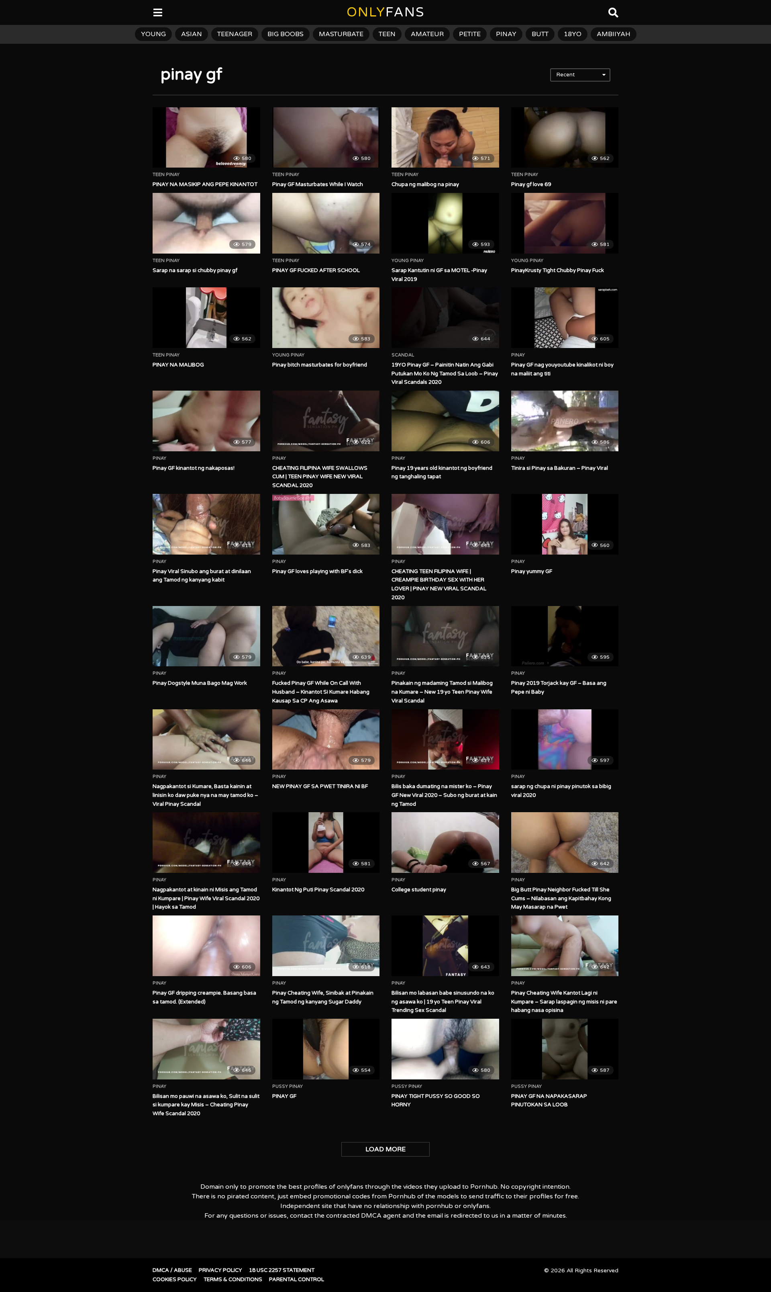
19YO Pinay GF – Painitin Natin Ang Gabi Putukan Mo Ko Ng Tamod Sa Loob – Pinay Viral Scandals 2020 (445, 374)
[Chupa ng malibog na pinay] (445, 137)
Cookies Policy (175, 1279)
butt (540, 34)
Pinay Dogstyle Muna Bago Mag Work (200, 683)
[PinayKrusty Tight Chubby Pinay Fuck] (565, 223)
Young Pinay (408, 260)
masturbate (341, 34)
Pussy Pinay (287, 1086)
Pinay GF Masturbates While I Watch (317, 184)
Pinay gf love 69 (531, 184)
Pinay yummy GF (531, 571)
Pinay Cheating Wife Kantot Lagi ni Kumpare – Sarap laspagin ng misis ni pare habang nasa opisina (564, 1002)
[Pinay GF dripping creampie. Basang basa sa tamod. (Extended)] (206, 945)
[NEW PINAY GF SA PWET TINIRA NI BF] (326, 739)
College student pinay (419, 890)
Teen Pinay (166, 174)
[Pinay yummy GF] (565, 524)
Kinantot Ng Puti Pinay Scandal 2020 (318, 890)
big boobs (285, 34)
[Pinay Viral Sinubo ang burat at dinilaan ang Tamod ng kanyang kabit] (206, 524)
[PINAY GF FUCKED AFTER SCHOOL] (326, 223)
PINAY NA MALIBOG (178, 365)
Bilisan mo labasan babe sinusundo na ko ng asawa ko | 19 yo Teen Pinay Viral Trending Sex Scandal (443, 1002)
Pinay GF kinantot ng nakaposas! (194, 468)
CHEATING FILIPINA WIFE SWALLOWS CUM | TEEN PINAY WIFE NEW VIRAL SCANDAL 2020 (319, 477)
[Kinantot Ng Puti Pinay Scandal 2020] (326, 842)
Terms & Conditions (233, 1279)
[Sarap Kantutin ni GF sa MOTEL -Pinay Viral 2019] (445, 223)
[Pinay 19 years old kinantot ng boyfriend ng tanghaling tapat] (445, 421)
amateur (427, 34)
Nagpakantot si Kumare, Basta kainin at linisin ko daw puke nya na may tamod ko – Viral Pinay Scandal (205, 795)
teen (387, 34)
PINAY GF (284, 1096)
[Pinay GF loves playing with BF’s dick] (326, 524)
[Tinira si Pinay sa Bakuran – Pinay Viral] (565, 421)
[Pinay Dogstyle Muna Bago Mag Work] (206, 636)
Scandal (403, 355)
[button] (13, 12)
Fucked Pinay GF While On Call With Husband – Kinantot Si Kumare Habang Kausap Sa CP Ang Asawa (320, 692)
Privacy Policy (220, 1270)
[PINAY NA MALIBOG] (206, 317)
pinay (506, 34)
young (153, 34)
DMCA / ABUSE (172, 1270)
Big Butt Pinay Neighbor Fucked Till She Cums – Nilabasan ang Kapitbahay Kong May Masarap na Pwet (561, 899)
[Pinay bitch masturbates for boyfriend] (326, 317)
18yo (572, 34)
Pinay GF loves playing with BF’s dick (317, 571)
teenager (234, 34)
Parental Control (296, 1279)
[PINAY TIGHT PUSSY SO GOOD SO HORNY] (445, 1049)
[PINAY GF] (326, 1049)
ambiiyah (613, 34)
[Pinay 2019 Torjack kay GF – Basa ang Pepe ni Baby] (565, 636)
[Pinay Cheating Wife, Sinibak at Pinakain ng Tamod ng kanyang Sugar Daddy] (326, 945)
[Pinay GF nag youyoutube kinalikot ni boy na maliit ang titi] (565, 317)
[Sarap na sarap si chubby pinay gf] (206, 223)
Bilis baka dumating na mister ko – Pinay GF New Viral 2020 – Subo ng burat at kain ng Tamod (444, 795)
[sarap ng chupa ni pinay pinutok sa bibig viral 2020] (565, 739)
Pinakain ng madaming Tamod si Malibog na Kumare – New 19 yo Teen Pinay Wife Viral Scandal (442, 692)
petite (470, 34)
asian (191, 34)
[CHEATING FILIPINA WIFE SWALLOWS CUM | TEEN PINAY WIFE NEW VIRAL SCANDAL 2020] (326, 421)
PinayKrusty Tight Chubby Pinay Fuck (557, 270)
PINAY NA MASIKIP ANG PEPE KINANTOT (205, 184)
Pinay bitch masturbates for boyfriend (319, 365)
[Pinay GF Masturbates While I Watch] (326, 137)
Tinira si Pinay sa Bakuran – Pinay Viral (559, 468)
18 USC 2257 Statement (281, 1270)
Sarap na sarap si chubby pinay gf (195, 270)
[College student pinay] (445, 842)
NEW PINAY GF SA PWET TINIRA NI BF (320, 786)
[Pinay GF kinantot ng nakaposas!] (206, 421)
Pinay (518, 355)
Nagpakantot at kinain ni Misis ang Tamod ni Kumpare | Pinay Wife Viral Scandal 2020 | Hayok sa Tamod (206, 899)
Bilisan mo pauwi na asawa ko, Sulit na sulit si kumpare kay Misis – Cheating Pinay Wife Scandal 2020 (206, 1105)
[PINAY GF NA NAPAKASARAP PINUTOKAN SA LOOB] (565, 1049)
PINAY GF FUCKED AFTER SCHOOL (316, 270)
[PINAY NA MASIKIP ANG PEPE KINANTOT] (206, 137)
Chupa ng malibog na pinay (425, 184)
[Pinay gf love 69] (565, 137)
